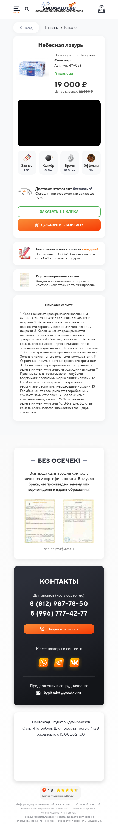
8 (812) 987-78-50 (59, 603)
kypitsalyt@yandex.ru (62, 693)
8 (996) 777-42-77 (59, 613)
